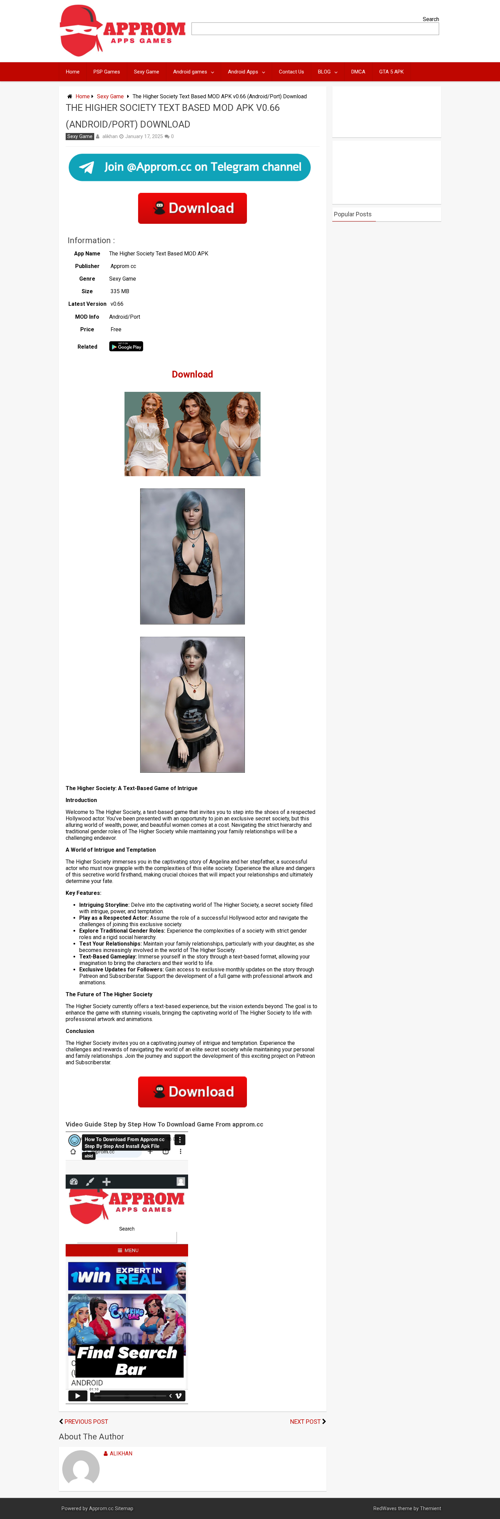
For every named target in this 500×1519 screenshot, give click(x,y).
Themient (430, 1509)
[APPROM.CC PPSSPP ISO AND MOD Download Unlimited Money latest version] (123, 55)
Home (73, 72)
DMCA (358, 72)
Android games (190, 72)
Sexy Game (146, 72)
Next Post (305, 1421)
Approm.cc (101, 1509)
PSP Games (107, 72)
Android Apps (243, 72)
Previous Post (86, 1421)
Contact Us (291, 72)
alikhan (110, 136)
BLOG (324, 72)
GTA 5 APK (391, 72)
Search (431, 19)
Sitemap (124, 1509)
